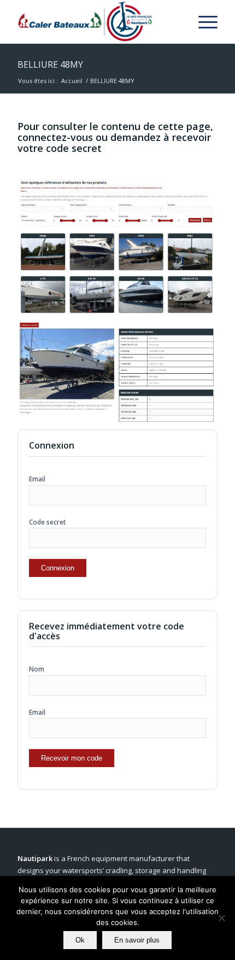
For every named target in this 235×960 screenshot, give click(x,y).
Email (37, 479)
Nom (36, 669)
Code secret (47, 522)
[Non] (221, 917)
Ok (80, 940)
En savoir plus (137, 940)
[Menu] (202, 22)
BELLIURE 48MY (50, 64)
